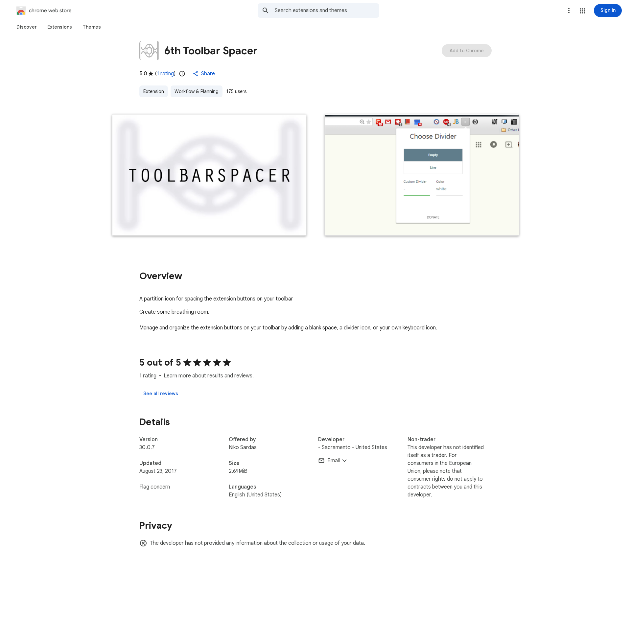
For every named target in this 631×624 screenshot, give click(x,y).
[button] (582, 10)
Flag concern (154, 487)
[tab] (26, 27)
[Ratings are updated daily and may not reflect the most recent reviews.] (182, 73)
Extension (153, 91)
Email (333, 460)
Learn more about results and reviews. (209, 375)
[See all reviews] (160, 393)
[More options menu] (568, 10)
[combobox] (327, 10)
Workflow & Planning (197, 91)
